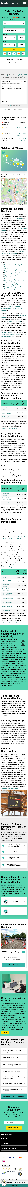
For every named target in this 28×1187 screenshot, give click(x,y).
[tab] (8, 105)
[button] (14, 192)
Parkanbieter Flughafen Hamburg (13, 285)
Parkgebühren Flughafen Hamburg (9, 428)
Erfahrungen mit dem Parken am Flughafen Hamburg (15, 75)
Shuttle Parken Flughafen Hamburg (10, 334)
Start (5, 109)
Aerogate (4, 577)
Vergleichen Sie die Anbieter (14, 852)
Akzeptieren (14, 1185)
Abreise (4, 41)
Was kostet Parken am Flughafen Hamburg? (12, 1051)
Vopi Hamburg (6, 610)
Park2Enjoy (5, 81)
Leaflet (16, 204)
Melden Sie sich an (14, 1127)
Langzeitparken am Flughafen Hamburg (15, 271)
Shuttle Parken (13, 901)
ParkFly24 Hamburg (7, 598)
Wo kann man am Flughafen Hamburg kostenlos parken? (13, 1065)
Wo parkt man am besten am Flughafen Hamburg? (10, 1058)
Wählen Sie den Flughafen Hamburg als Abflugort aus (14, 845)
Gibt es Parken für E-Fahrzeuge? (11, 1071)
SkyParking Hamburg (7, 417)
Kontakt (5, 1032)
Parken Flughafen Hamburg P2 (7, 589)
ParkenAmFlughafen (17, 218)
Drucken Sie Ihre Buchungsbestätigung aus (14, 864)
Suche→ (14, 49)
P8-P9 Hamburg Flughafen (13, 321)
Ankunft (5, 34)
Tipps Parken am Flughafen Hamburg (14, 275)
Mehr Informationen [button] (21, 1182)
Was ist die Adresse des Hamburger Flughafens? (12, 1089)
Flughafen (5, 27)
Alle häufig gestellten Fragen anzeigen (14, 1096)
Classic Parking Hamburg (6, 408)
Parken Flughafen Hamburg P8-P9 (7, 412)
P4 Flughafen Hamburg (14, 306)
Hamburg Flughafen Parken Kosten (13, 273)
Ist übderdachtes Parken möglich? (12, 1083)
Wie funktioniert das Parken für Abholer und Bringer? (11, 1077)
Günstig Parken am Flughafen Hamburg (14, 269)
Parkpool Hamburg (7, 602)
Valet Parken (12, 911)
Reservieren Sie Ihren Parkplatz (13, 857)
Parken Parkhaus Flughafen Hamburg (11, 788)
